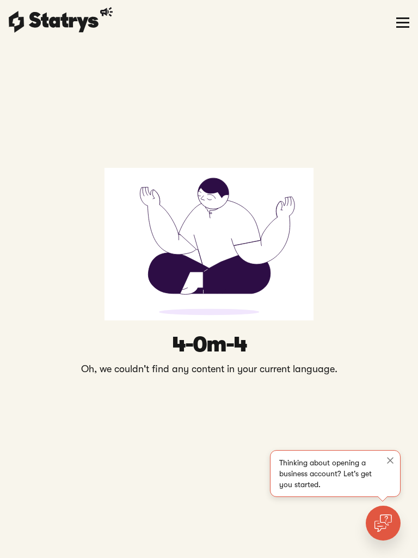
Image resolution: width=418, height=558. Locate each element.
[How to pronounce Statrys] (108, 12)
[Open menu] (402, 22)
